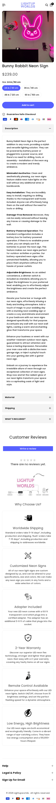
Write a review (28, 448)
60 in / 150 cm (32, 94)
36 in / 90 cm (31, 88)
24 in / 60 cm (11, 88)
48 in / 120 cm (11, 94)
